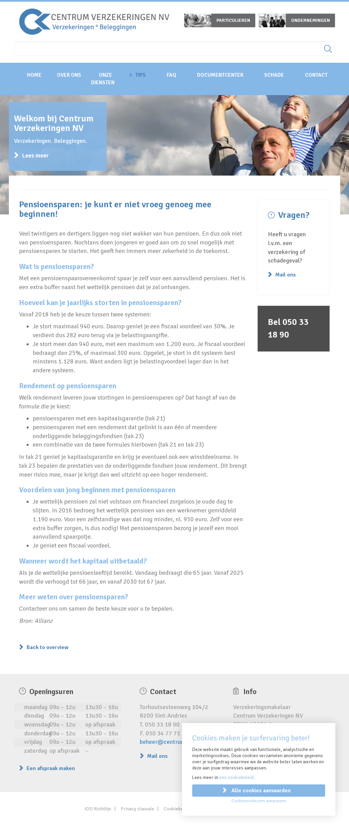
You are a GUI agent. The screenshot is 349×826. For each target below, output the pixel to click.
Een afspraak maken (51, 768)
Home (34, 75)
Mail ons (285, 274)
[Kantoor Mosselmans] (94, 21)
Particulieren (233, 20)
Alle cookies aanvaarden (261, 790)
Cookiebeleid (177, 809)
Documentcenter (220, 75)
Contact (316, 75)
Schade (274, 75)
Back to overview (48, 647)
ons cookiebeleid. (237, 777)
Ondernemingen (310, 20)
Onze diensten (103, 79)
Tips (140, 75)
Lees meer (35, 155)
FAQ (171, 75)
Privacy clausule (137, 809)
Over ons (69, 75)
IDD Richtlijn (98, 809)
